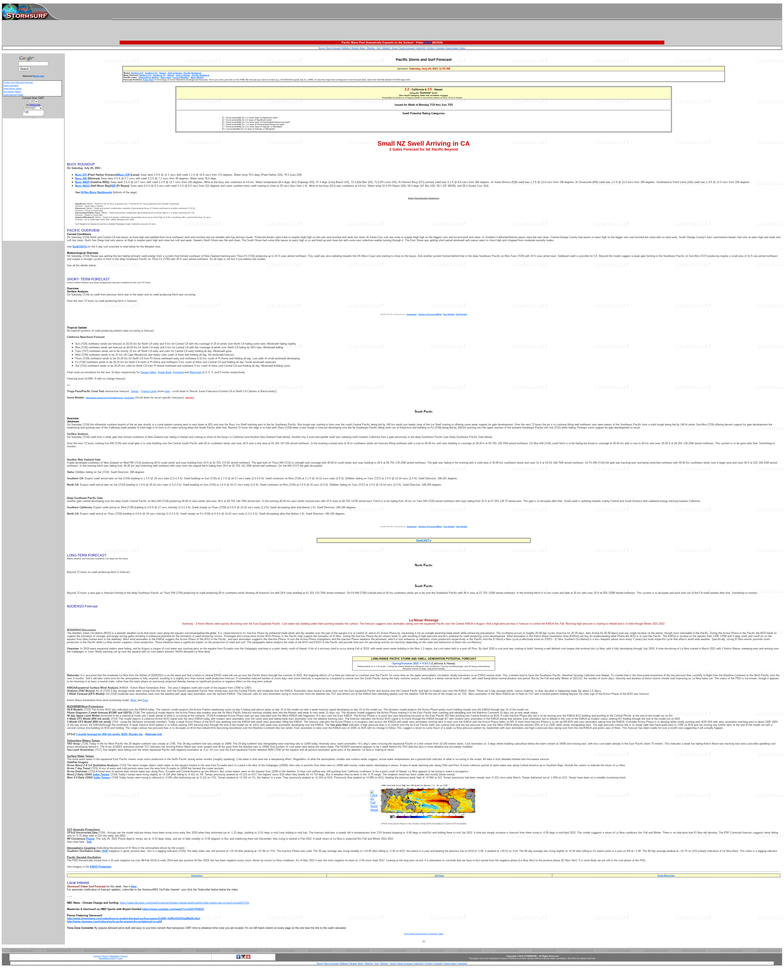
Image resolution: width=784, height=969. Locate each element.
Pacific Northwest (192, 73)
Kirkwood (178, 372)
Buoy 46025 (82, 182)
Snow (394, 48)
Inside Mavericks (666, 875)
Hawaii (162, 73)
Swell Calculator (10, 85)
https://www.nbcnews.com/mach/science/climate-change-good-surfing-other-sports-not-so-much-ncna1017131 (184, 902)
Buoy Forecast (333, 48)
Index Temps (101, 774)
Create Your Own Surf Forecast (18, 82)
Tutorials (440, 48)
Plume (90, 838)
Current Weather (181, 77)
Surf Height (461, 314)
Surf (379, 48)
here (167, 391)
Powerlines (197, 875)
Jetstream (411, 314)
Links (120, 958)
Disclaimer (114, 956)
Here (134, 886)
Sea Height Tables (12, 91)
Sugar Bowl (164, 372)
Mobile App (38, 76)
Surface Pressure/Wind (430, 314)
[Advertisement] (446, 12)
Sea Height (449, 314)
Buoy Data (166, 77)
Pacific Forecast (406, 48)
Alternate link (153, 734)
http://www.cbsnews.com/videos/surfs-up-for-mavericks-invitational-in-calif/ (114, 921)
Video (462, 48)
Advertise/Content (107, 958)
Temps (135, 391)
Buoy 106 (81, 178)
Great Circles (452, 48)
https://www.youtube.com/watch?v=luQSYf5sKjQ (173, 909)
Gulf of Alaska (175, 73)
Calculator (462, 963)
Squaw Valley (148, 372)
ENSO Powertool (100, 866)
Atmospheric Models (148, 77)
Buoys (322, 48)
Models (355, 48)
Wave (362, 48)
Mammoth (196, 372)
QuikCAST (421, 48)
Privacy (124, 956)
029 (113, 185)
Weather (371, 48)
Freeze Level (148, 391)
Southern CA (151, 73)
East (145, 700)
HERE (427, 42)
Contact (97, 956)
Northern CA (136, 73)
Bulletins (346, 48)
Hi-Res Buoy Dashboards (96, 192)
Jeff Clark (439, 875)
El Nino (431, 48)
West (133, 700)
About (105, 956)
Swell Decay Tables (12, 88)
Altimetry (386, 48)
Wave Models (197, 77)
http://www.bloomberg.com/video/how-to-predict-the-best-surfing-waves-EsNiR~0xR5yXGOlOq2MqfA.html (133, 918)
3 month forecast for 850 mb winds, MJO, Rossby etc (109, 734)
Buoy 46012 (82, 185)
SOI (104, 850)
